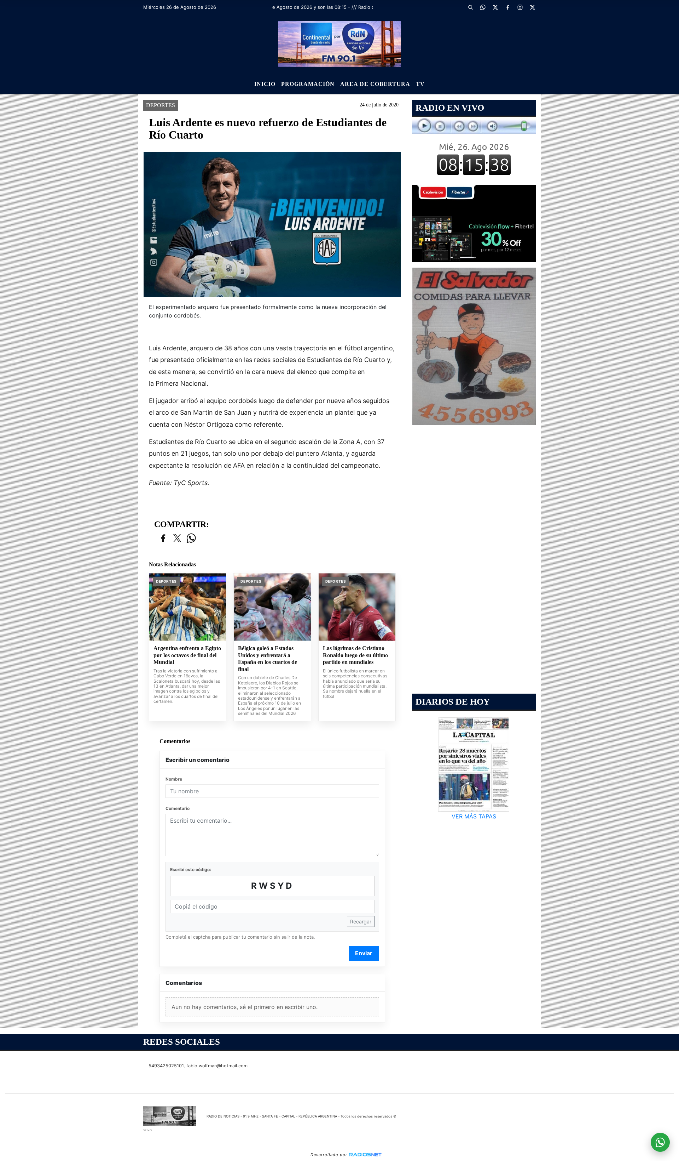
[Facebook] (507, 7)
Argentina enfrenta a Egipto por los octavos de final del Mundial (187, 655)
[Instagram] (520, 7)
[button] (470, 7)
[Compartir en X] (177, 538)
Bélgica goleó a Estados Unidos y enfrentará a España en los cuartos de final (267, 658)
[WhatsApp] (483, 7)
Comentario (178, 808)
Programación (308, 84)
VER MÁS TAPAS (474, 816)
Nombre (174, 779)
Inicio (264, 84)
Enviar (363, 953)
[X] (495, 7)
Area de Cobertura (375, 84)
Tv (420, 84)
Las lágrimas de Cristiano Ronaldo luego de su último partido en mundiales (355, 655)
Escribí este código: (190, 869)
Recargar (360, 921)
